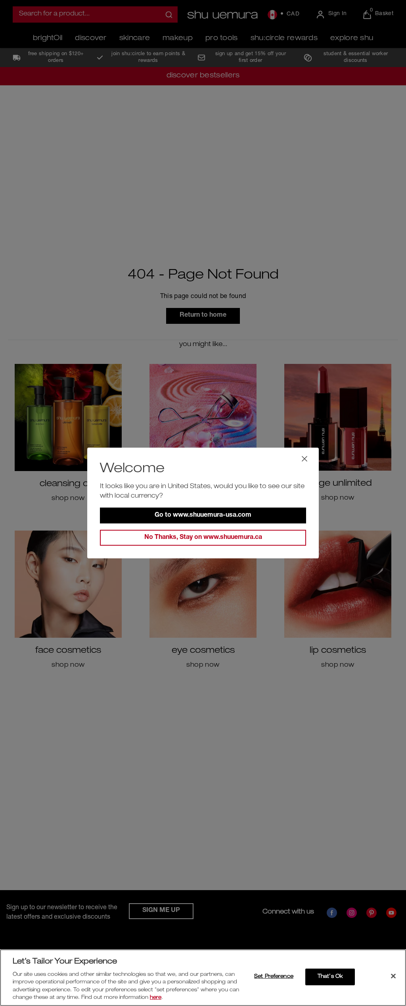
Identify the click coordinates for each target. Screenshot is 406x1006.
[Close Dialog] (304, 459)
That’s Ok (330, 976)
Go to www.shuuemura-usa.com (203, 515)
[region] (203, 977)
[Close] (393, 976)
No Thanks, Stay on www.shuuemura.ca (203, 538)
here (155, 997)
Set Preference (273, 976)
